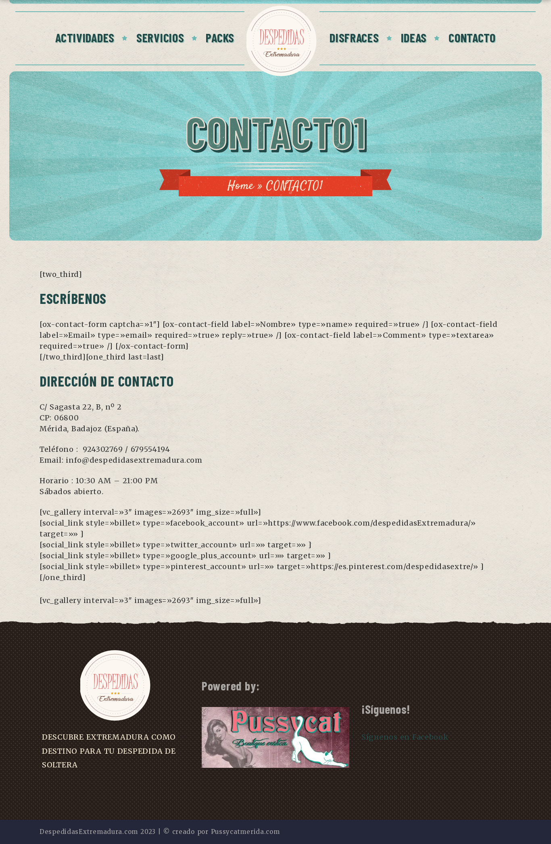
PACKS (220, 37)
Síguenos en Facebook (405, 737)
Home (240, 186)
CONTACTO (472, 37)
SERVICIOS (160, 37)
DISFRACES (354, 37)
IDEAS (414, 37)
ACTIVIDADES (85, 37)
